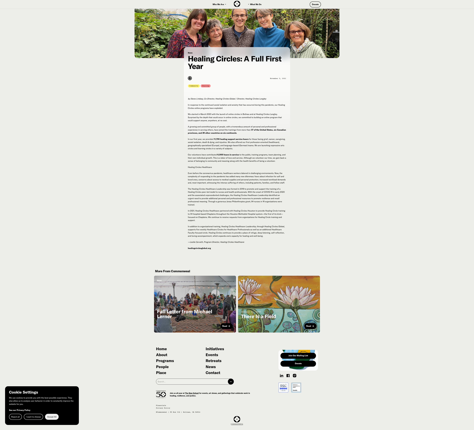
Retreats (213, 361)
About (161, 355)
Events (212, 355)
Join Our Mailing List (298, 355)
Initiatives (215, 349)
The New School (192, 393)
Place (161, 373)
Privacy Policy (163, 408)
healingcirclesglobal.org (199, 248)
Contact (213, 373)
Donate (298, 363)
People (162, 367)
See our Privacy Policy (19, 410)
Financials (161, 405)
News (211, 367)
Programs (165, 361)
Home (161, 349)
